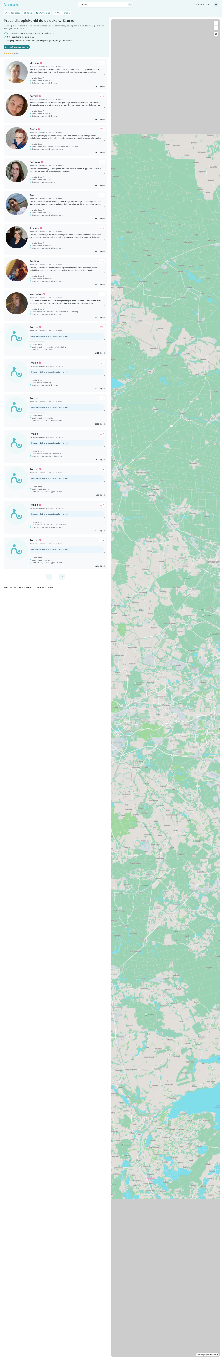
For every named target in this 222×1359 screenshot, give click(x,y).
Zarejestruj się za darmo (16, 47)
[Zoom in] (216, 23)
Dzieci (29, 13)
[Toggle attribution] (217, 1354)
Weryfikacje (44, 13)
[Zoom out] (216, 27)
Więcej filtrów (63, 13)
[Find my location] (216, 34)
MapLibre (200, 1355)
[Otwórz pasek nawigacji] (216, 4)
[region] (165, 688)
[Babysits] (11, 4)
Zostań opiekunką (202, 4)
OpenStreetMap (210, 1355)
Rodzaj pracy (13, 13)
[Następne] (62, 577)
